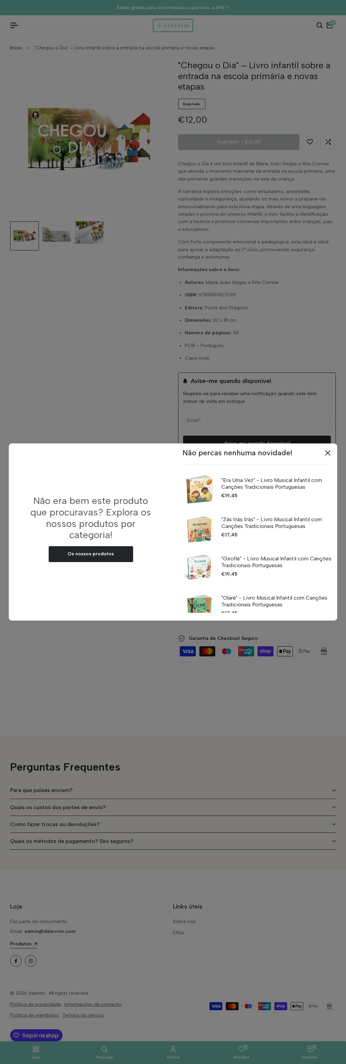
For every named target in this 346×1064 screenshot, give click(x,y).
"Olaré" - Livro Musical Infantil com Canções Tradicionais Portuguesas (274, 601)
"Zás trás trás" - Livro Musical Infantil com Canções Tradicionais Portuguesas (271, 522)
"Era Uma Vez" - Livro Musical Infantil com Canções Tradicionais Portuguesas (271, 483)
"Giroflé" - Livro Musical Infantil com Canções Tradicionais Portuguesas (276, 561)
